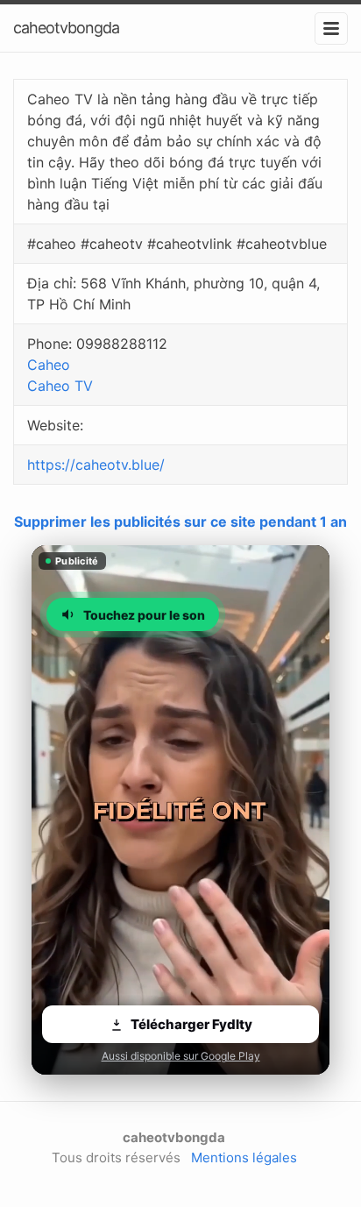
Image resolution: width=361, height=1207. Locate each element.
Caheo (48, 364)
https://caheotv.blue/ (96, 464)
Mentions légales (244, 1157)
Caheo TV (60, 385)
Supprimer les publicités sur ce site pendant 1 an (180, 521)
